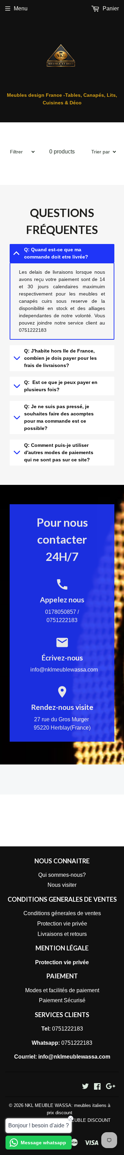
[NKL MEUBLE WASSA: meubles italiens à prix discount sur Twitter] (85, 1087)
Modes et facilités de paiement (62, 990)
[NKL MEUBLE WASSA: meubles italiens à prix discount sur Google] (110, 1087)
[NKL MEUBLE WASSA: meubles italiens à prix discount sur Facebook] (97, 1087)
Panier (110, 8)
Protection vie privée (62, 924)
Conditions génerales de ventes (62, 913)
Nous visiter (62, 885)
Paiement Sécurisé (62, 1000)
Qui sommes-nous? (62, 875)
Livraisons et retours (62, 934)
